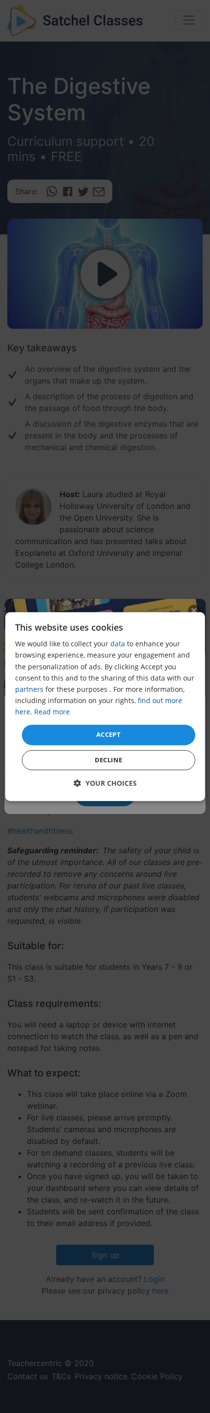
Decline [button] (109, 759)
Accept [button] (108, 734)
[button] (105, 783)
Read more (52, 711)
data (117, 644)
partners (29, 689)
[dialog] (105, 706)
